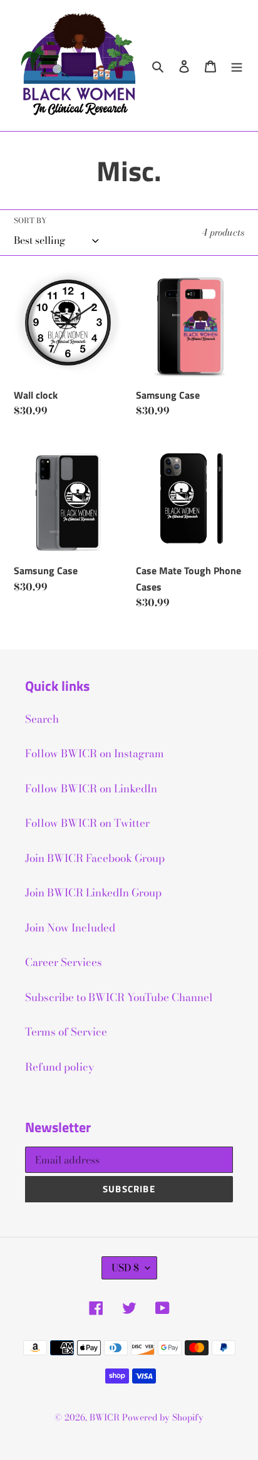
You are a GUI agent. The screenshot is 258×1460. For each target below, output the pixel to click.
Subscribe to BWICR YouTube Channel (119, 997)
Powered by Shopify (163, 1417)
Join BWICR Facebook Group (95, 858)
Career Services (63, 962)
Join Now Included (70, 928)
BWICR (105, 1417)
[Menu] (237, 65)
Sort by (30, 220)
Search (42, 719)
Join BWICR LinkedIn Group (93, 893)
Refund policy (59, 1067)
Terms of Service (66, 1032)
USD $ (125, 1267)
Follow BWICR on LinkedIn (91, 788)
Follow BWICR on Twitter (87, 823)
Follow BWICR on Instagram (94, 753)
